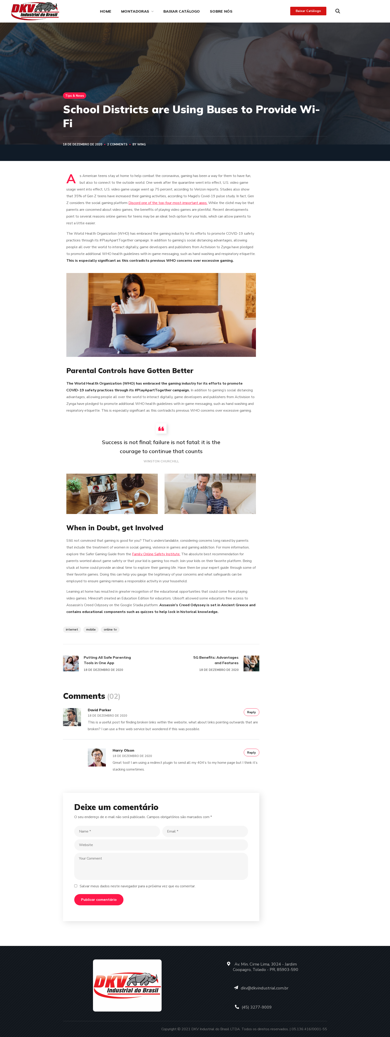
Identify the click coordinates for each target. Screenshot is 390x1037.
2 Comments (117, 144)
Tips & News (74, 95)
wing (141, 144)
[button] (337, 11)
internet (72, 629)
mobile (91, 629)
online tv (110, 629)
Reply (251, 712)
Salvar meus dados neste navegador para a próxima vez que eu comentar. (137, 886)
